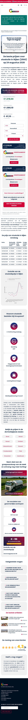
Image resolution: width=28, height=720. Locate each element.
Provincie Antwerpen (22, 30)
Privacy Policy (4, 693)
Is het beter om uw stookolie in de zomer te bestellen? (16, 624)
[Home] (14, 11)
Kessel (7, 441)
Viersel (20, 436)
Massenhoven (7, 446)
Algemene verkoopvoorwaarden (9, 690)
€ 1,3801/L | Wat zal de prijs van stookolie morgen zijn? (16, 618)
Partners (3, 697)
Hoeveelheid (13, 128)
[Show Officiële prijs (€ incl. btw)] (11, 279)
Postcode (13, 123)
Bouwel (20, 446)
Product (14, 133)
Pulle (20, 451)
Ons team (3, 700)
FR (24, 5)
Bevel (7, 436)
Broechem (7, 456)
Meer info (14, 159)
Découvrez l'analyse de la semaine (14, 543)
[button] (25, 17)
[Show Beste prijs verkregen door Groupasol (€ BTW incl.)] (14, 278)
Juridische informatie (6, 692)
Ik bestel (14, 162)
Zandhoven (20, 456)
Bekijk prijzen (13, 139)
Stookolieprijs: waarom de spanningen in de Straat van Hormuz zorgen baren (17, 631)
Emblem (20, 441)
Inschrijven (6, 711)
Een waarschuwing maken (14, 204)
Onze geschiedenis (6, 698)
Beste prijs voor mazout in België (11, 30)
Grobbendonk (7, 451)
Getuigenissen (5, 695)
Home (2, 30)
